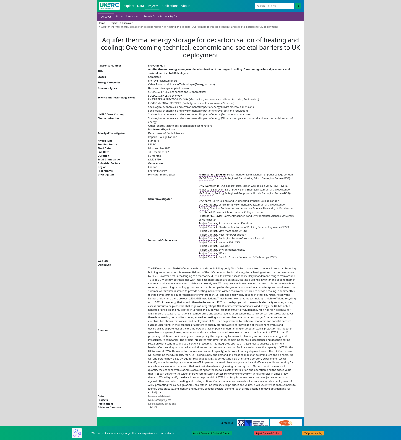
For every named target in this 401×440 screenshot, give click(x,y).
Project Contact (208, 223)
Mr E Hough (206, 193)
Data (140, 6)
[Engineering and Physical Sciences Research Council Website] (286, 423)
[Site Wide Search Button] (298, 6)
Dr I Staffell (205, 212)
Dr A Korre (205, 201)
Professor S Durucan (211, 189)
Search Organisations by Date (161, 16)
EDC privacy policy (313, 433)
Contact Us (227, 423)
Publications (169, 6)
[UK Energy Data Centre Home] (109, 6)
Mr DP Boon (206, 178)
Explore (129, 6)
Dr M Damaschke (209, 186)
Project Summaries (127, 16)
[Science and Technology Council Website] (253, 423)
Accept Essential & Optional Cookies (212, 433)
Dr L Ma (203, 208)
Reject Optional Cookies (268, 433)
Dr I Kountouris (208, 204)
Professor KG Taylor (210, 216)
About (185, 6)
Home (101, 23)
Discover (106, 16)
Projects (152, 6)
